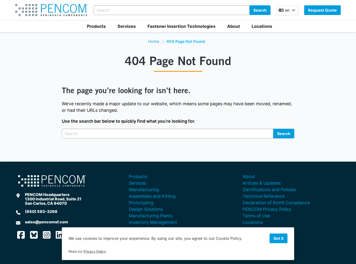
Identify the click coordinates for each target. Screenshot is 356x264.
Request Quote (322, 10)
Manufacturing (144, 189)
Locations (262, 26)
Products (96, 26)
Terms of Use (256, 215)
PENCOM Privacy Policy (267, 209)
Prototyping (141, 202)
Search (260, 10)
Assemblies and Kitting (152, 196)
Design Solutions (146, 209)
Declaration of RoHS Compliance (276, 202)
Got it (278, 238)
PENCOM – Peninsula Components (51, 10)
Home (153, 41)
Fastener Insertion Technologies (181, 26)
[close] (347, 9)
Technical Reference (264, 196)
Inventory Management (153, 222)
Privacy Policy (95, 251)
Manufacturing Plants (151, 215)
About (233, 26)
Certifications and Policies (269, 189)
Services (126, 26)
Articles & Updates (262, 183)
